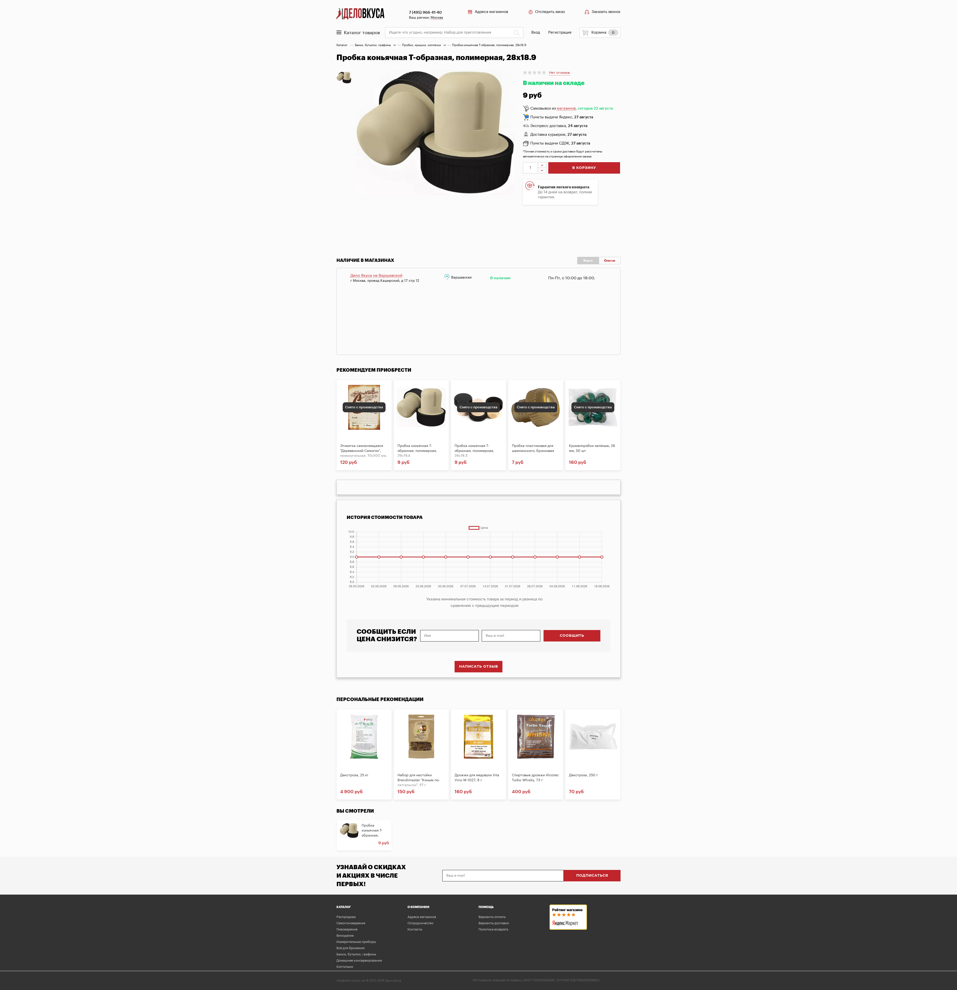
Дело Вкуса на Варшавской (376, 276)
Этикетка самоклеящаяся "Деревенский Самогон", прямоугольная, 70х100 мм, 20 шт (363, 451)
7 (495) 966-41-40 (425, 12)
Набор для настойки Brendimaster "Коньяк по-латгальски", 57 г (419, 780)
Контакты (414, 929)
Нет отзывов (559, 72)
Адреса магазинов (491, 12)
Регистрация (559, 32)
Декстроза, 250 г (583, 775)
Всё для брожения (350, 948)
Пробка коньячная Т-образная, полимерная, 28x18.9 (372, 835)
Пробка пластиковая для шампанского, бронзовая (533, 448)
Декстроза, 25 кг (354, 775)
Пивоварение (346, 929)
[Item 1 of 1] (439, 157)
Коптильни (344, 966)
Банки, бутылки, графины (373, 45)
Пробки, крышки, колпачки (421, 45)
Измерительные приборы (356, 941)
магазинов (566, 108)
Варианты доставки (493, 923)
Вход (535, 32)
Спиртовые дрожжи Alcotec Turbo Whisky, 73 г (535, 778)
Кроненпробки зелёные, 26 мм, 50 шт (592, 448)
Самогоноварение (350, 923)
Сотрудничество (420, 923)
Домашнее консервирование (359, 960)
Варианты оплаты (492, 917)
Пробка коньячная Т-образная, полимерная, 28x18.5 (474, 451)
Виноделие (345, 935)
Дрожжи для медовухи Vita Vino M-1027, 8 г (477, 778)
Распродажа (346, 917)
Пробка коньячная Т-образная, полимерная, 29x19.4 (417, 451)
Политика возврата (493, 929)
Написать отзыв (478, 666)
